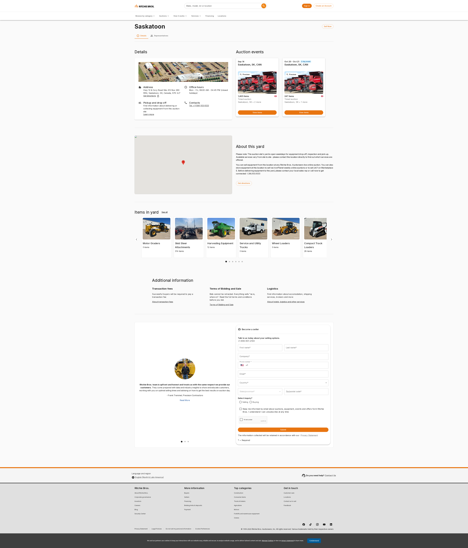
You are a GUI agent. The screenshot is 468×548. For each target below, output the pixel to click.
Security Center (140, 514)
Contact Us (330, 475)
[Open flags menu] (242, 365)
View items (257, 112)
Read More (185, 400)
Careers (137, 505)
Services (195, 16)
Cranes (236, 518)
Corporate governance (143, 497)
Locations (222, 16)
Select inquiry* (245, 398)
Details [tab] (143, 36)
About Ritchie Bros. (141, 493)
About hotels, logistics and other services (286, 301)
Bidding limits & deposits (193, 505)
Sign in (307, 6)
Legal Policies (157, 529)
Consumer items (240, 497)
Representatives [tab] (161, 36)
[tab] (226, 261)
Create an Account (324, 6)
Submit (283, 430)
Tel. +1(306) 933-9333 (199, 105)
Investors (138, 501)
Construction (238, 493)
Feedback (287, 505)
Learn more (148, 114)
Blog (136, 510)
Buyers (186, 493)
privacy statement (288, 541)
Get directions (149, 95)
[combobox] (283, 382)
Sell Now (328, 26)
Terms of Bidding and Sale (221, 304)
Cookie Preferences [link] (202, 529)
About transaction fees (162, 301)
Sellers (186, 497)
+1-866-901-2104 (246, 341)
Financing (209, 16)
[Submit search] (263, 5)
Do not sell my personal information (178, 529)
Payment (187, 510)
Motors (236, 510)
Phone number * (246, 362)
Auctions (163, 16)
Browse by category (144, 16)
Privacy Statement (309, 435)
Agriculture (238, 505)
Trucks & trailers (239, 501)
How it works (179, 16)
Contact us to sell (290, 501)
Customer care (289, 493)
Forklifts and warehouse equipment (246, 514)
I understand (314, 541)
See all (164, 212)
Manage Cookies (267, 541)
